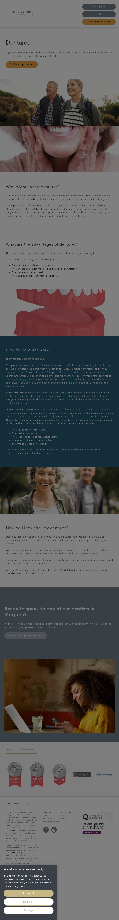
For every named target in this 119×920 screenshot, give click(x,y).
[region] (28, 892)
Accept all (28, 893)
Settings (28, 910)
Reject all (28, 902)
